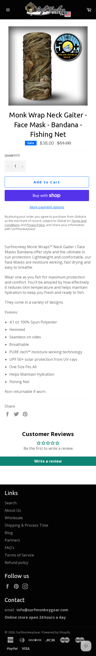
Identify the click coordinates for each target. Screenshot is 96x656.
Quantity (12, 156)
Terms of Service (19, 555)
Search (11, 502)
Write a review (48, 461)
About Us (13, 510)
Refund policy (16, 562)
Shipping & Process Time (26, 525)
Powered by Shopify (56, 632)
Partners (12, 540)
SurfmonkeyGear (28, 632)
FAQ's (9, 547)
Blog (9, 532)
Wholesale (14, 517)
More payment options (47, 207)
